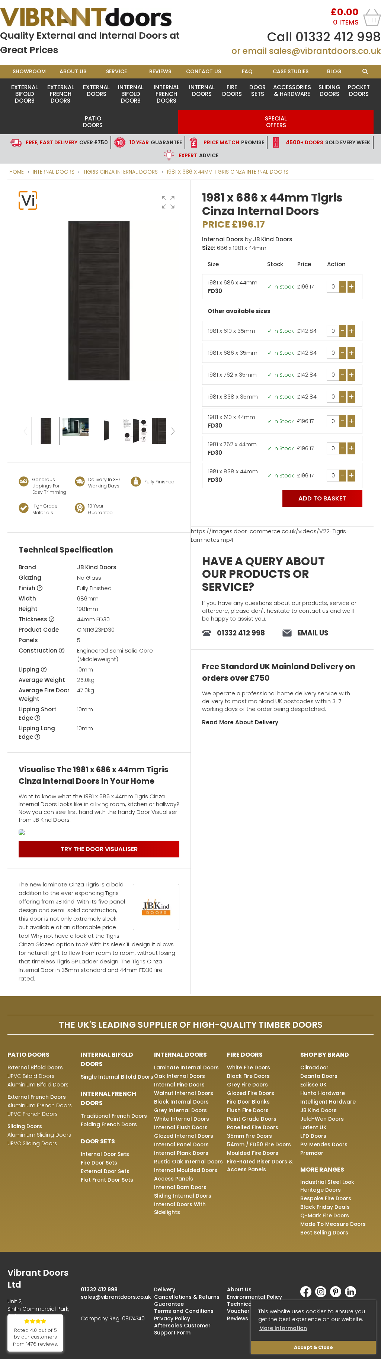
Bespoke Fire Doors (325, 1198)
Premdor (311, 1153)
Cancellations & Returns (187, 1297)
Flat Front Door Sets (107, 1180)
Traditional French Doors (114, 1116)
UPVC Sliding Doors (32, 1143)
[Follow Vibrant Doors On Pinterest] (337, 1295)
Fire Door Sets (99, 1162)
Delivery (164, 1289)
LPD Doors (313, 1136)
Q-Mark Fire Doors (324, 1215)
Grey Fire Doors (247, 1084)
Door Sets (257, 90)
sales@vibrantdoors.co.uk (325, 51)
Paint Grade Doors (251, 1119)
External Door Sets (105, 1171)
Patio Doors (93, 122)
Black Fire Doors (248, 1076)
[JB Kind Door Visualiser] (99, 832)
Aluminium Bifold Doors (37, 1084)
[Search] (365, 71)
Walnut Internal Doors (183, 1093)
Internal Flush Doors (181, 1127)
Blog (334, 71)
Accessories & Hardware (292, 90)
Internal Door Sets (105, 1154)
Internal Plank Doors (181, 1153)
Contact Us (203, 71)
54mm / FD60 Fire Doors (259, 1144)
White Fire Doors (248, 1067)
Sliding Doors (329, 90)
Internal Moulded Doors (185, 1170)
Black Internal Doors (181, 1101)
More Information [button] (283, 1328)
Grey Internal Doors (180, 1110)
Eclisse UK (313, 1084)
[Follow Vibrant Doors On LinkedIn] (352, 1295)
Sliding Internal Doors (182, 1195)
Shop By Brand (324, 1054)
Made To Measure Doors (333, 1224)
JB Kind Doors (96, 567)
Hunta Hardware (322, 1093)
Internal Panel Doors (181, 1144)
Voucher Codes (248, 1311)
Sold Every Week (328, 142)
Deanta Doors (318, 1076)
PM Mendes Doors (324, 1144)
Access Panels (173, 1178)
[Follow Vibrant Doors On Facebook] (307, 1295)
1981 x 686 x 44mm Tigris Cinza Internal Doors (227, 171)
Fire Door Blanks (248, 1101)
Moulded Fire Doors (252, 1153)
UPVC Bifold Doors (30, 1076)
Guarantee (155, 142)
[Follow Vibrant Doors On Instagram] (322, 1295)
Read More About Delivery (240, 722)
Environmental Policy (254, 1297)
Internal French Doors (166, 93)
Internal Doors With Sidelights (180, 1208)
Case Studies (290, 71)
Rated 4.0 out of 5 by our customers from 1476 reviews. (35, 1337)
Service (116, 71)
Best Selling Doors (324, 1232)
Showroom (29, 71)
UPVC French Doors (32, 1114)
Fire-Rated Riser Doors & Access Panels (260, 1165)
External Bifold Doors (24, 93)
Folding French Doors (109, 1124)
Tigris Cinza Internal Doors (120, 171)
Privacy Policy (172, 1318)
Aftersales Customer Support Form (182, 1329)
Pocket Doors (359, 90)
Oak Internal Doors (179, 1076)
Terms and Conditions (184, 1311)
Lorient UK (313, 1127)
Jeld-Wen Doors (322, 1119)
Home (16, 171)
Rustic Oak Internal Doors (188, 1161)
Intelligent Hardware (328, 1101)
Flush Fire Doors (248, 1110)
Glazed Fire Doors (250, 1093)
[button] (168, 202)
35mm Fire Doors (249, 1136)
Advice (198, 155)
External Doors (96, 90)
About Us (73, 71)
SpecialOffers (276, 122)
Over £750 (67, 142)
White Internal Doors (181, 1119)
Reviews (160, 71)
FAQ (247, 71)
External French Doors (60, 93)
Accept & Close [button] (313, 1347)
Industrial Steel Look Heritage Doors (327, 1186)
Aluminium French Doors (39, 1105)
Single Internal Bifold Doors (117, 1077)
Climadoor (314, 1067)
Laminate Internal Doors (186, 1067)
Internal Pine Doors (179, 1084)
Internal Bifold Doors (131, 93)
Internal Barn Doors (180, 1187)
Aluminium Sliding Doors (39, 1135)
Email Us (312, 633)
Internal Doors (202, 90)
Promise (234, 142)
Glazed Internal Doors (183, 1136)
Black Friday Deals (325, 1207)
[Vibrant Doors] (95, 17)
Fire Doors (232, 90)
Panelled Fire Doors (252, 1127)
